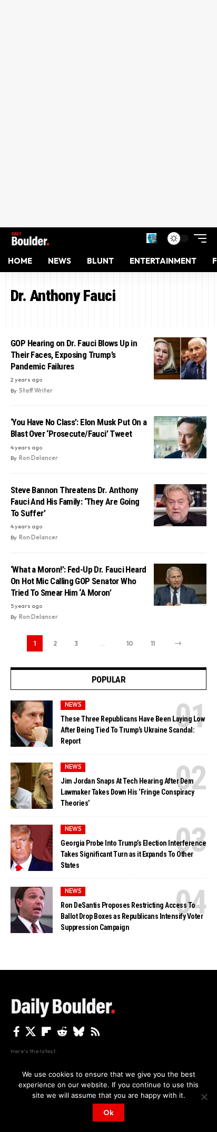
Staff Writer (36, 390)
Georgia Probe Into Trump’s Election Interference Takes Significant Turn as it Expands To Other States (133, 854)
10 (129, 643)
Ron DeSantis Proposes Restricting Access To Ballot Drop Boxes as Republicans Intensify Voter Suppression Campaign (132, 916)
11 (153, 643)
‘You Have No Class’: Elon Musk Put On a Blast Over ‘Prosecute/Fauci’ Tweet (78, 428)
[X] (30, 1031)
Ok (108, 1112)
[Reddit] (62, 1031)
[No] (204, 1096)
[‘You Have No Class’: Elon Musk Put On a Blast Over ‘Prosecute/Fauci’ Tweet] (180, 437)
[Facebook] (17, 1031)
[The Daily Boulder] (30, 238)
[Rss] (95, 1031)
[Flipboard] (46, 1031)
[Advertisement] (108, 113)
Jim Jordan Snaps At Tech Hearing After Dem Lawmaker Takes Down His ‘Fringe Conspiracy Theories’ (127, 792)
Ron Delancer (38, 458)
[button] (151, 238)
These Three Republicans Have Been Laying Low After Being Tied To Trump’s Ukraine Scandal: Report (132, 730)
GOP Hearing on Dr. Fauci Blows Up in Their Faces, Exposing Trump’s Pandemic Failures (74, 355)
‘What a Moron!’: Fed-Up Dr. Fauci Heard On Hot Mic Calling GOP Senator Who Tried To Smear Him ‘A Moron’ (78, 581)
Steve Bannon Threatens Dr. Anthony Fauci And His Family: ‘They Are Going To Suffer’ (75, 501)
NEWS (73, 704)
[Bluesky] (78, 1031)
